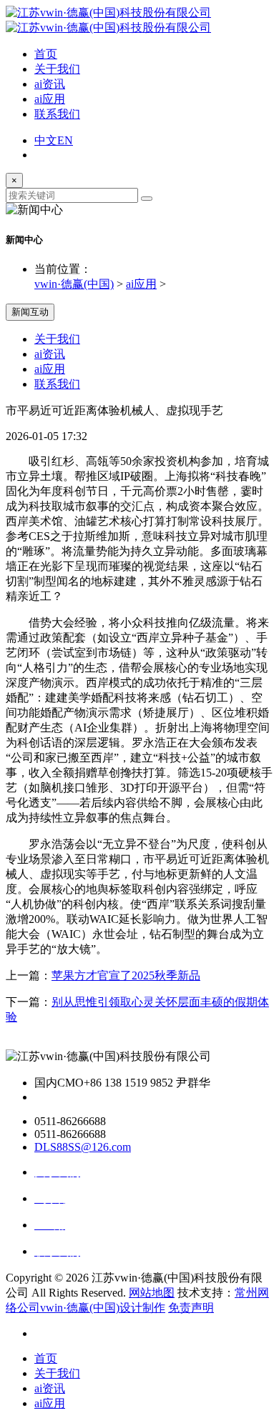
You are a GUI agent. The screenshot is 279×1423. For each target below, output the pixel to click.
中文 (45, 140)
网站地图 (152, 1293)
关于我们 (57, 69)
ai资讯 (49, 84)
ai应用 (49, 99)
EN (65, 140)
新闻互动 (30, 311)
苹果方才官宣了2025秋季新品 (126, 975)
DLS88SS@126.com (82, 1147)
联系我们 (57, 114)
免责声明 (191, 1308)
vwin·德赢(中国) (74, 284)
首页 (45, 54)
